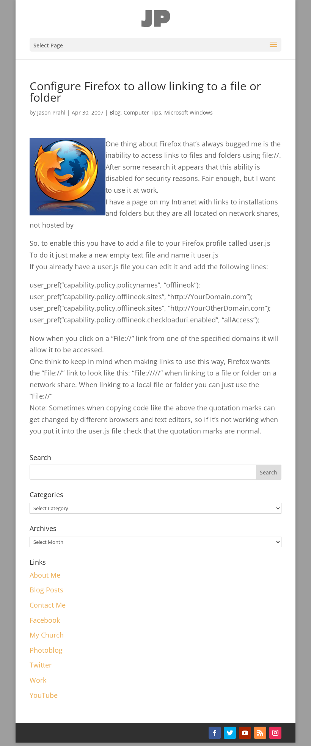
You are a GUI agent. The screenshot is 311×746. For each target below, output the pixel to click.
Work (38, 680)
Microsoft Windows (188, 112)
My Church (47, 634)
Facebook (45, 620)
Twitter (41, 664)
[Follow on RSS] (260, 733)
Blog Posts (46, 589)
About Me (45, 575)
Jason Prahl (51, 112)
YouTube (44, 695)
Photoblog (46, 650)
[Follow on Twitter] (230, 733)
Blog (115, 112)
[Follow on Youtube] (245, 733)
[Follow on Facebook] (215, 733)
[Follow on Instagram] (275, 733)
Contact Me (48, 604)
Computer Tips (142, 112)
